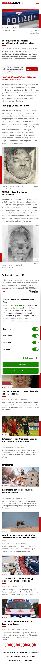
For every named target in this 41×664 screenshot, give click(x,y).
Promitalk (7, 387)
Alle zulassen (20, 364)
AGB (7, 656)
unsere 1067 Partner (17, 305)
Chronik (6, 27)
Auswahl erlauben (20, 371)
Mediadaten (22, 652)
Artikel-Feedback (24, 660)
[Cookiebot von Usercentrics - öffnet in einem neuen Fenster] (29, 291)
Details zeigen (28, 358)
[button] (34, 259)
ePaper (33, 656)
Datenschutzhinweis (19, 656)
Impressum (33, 652)
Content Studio (9, 652)
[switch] (35, 336)
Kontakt (12, 660)
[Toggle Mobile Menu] (37, 2)
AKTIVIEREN (31, 69)
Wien (16, 27)
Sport (5, 434)
